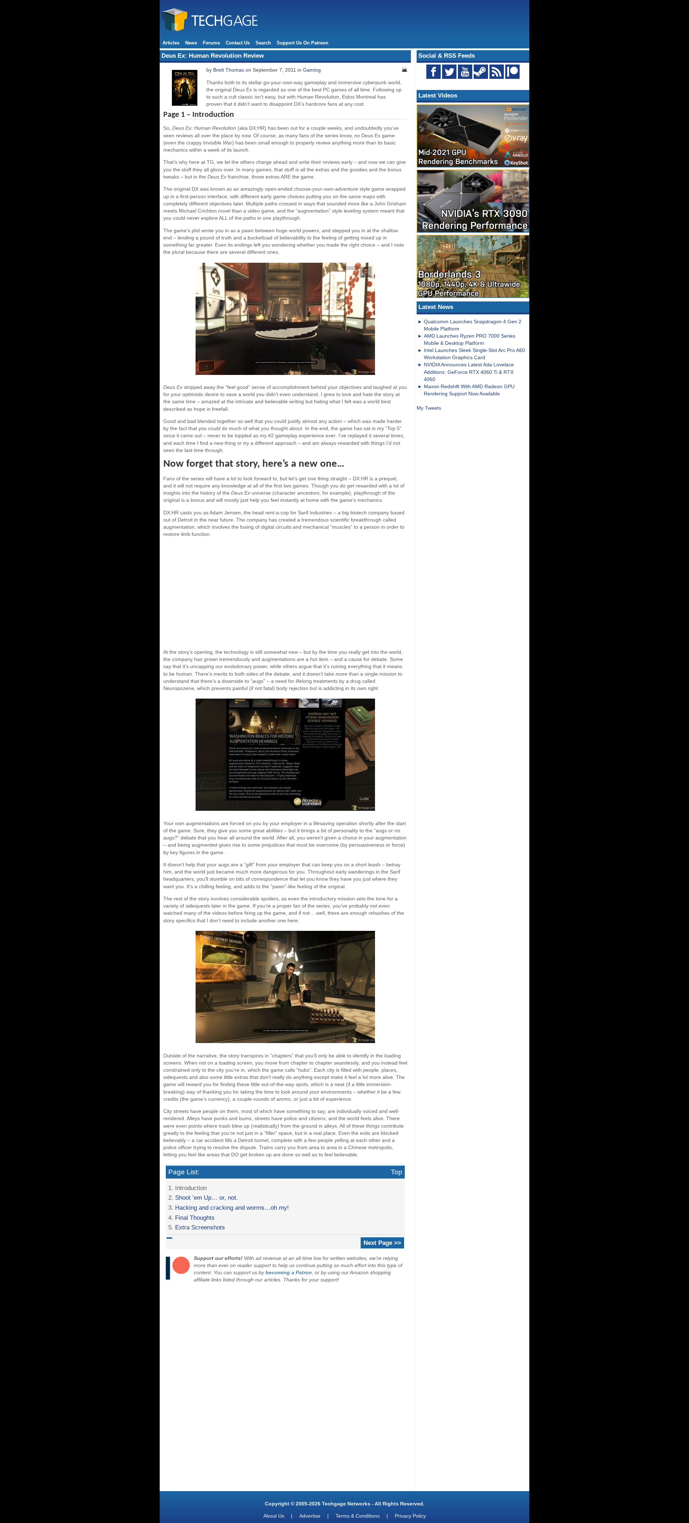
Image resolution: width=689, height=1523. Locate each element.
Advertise (309, 1516)
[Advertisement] (285, 593)
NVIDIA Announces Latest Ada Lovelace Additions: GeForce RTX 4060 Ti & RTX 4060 (469, 372)
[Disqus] (285, 1389)
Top (396, 1172)
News (191, 43)
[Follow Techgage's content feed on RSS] (496, 72)
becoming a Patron (289, 1272)
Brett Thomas (228, 70)
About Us (273, 1516)
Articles (171, 43)
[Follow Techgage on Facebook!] (433, 72)
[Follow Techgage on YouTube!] (465, 72)
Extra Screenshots (200, 1227)
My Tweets (429, 408)
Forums (211, 43)
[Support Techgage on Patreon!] (512, 77)
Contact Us (238, 43)
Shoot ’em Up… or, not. (206, 1197)
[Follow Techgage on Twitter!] (449, 72)
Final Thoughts (195, 1217)
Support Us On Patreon (302, 43)
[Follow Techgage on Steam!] (481, 72)
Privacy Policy (410, 1516)
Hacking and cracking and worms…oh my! (232, 1207)
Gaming (312, 70)
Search (263, 43)
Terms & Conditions (358, 1516)
